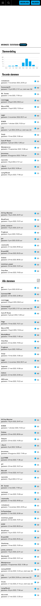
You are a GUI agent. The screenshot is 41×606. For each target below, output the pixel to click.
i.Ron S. (3, 166)
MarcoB (4, 471)
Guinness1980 (6, 294)
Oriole (3, 582)
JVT (2, 464)
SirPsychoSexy (6, 511)
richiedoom (5, 81)
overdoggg (5, 100)
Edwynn (4, 439)
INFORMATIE (5, 45)
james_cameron (6, 226)
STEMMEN (23, 45)
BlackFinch (5, 219)
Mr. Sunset (5, 94)
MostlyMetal (5, 334)
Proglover (4, 232)
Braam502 (4, 251)
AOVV (3, 524)
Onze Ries (4, 270)
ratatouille (5, 245)
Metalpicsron (5, 147)
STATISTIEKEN (14, 45)
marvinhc (4, 160)
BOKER (3, 121)
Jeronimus (4, 153)
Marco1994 (5, 106)
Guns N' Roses (6, 141)
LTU (2, 128)
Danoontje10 (5, 87)
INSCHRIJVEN (24, 2)
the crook (4, 595)
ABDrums (4, 379)
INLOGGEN (35, 2)
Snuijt (3, 134)
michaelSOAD (6, 569)
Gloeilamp (4, 543)
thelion (3, 373)
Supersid (4, 366)
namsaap (4, 492)
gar (2, 238)
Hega (3, 322)
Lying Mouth (5, 173)
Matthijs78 (5, 556)
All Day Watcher (7, 213)
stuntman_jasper (7, 264)
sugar (3, 115)
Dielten (3, 258)
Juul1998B (4, 458)
